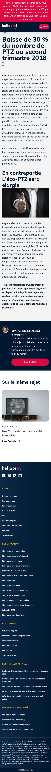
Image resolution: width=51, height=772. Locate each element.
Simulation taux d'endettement (15, 590)
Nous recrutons (8, 510)
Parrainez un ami (9, 506)
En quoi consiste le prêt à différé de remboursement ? (24, 691)
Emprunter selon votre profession (16, 635)
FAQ (3, 515)
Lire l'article (9, 441)
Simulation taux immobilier (13, 561)
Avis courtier (7, 650)
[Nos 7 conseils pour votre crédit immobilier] (25, 406)
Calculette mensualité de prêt (14, 570)
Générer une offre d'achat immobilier (17, 729)
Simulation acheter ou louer (13, 595)
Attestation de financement (13, 714)
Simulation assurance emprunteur (16, 566)
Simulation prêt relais (11, 585)
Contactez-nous (8, 501)
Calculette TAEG (8, 610)
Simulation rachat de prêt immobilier (17, 575)
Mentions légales (9, 520)
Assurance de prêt (9, 630)
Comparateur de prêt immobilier (15, 600)
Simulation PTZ (8, 580)
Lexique (5, 530)
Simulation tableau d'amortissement (17, 605)
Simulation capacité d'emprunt (15, 556)
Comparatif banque (10, 640)
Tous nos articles (9, 655)
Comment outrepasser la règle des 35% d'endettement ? (25, 686)
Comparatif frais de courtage (13, 719)
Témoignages (7, 535)
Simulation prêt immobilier (13, 551)
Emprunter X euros (10, 645)
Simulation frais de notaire (13, 615)
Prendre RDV (30, 362)
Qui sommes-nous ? (10, 496)
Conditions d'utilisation (12, 525)
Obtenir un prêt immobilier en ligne (16, 724)
